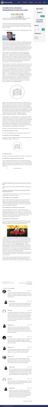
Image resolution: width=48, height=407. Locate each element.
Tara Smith (10, 336)
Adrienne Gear (12, 301)
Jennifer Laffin (10, 356)
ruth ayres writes (21, 18)
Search (42, 16)
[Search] (43, 29)
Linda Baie (10, 310)
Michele (9, 290)
